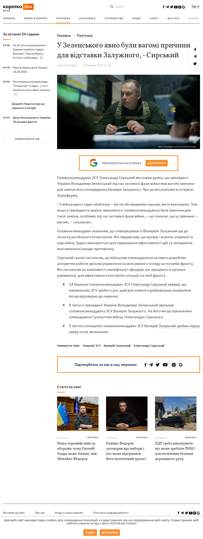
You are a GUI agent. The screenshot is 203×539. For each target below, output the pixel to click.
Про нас (40, 512)
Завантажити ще (27, 138)
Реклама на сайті (14, 512)
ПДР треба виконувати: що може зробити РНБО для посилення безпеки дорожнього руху (175, 451)
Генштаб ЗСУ (92, 345)
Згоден (90, 532)
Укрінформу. (67, 195)
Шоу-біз (173, 18)
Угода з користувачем (69, 512)
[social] (163, 6)
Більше (193, 18)
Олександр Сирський (148, 345)
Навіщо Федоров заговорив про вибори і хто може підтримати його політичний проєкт (126, 451)
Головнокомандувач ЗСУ (78, 177)
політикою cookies (123, 523)
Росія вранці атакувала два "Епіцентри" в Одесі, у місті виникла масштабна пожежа (31, 86)
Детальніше (110, 532)
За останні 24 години (21, 34)
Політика (63, 18)
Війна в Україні (35, 18)
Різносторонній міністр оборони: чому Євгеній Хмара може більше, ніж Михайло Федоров (77, 451)
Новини (9, 18)
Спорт (154, 18)
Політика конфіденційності (111, 512)
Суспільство (114, 18)
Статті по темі (69, 387)
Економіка (87, 18)
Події (136, 18)
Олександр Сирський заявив (155, 284)
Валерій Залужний (117, 345)
